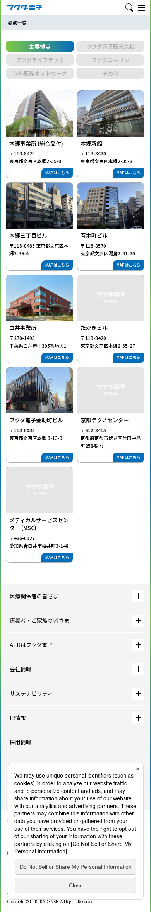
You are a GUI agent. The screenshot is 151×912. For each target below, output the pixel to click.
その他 (110, 73)
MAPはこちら (57, 172)
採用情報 (20, 742)
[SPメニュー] (141, 7)
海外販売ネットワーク (40, 73)
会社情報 (20, 669)
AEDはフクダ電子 (31, 645)
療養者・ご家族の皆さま (39, 620)
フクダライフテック (40, 60)
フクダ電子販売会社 (110, 46)
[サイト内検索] (129, 7)
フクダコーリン (110, 60)
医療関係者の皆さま (34, 596)
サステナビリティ (31, 693)
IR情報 (18, 718)
